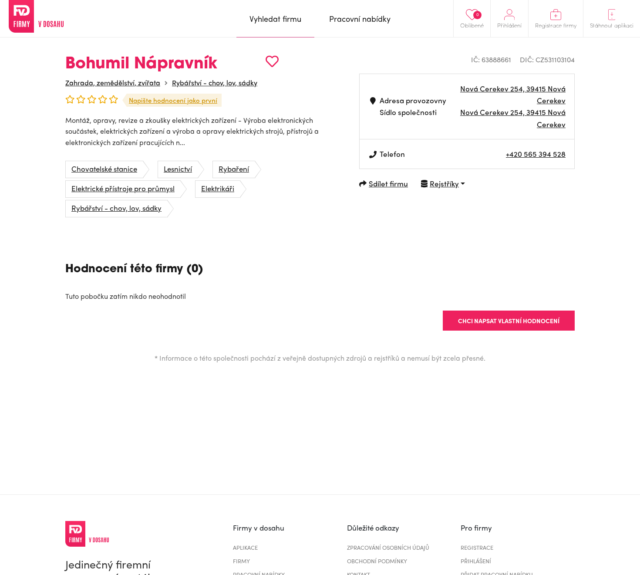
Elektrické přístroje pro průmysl (123, 188)
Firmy (241, 561)
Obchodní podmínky (377, 561)
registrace (477, 547)
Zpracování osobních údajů (388, 547)
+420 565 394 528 (536, 154)
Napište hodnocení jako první (173, 100)
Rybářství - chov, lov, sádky (214, 83)
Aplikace (245, 547)
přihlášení (476, 561)
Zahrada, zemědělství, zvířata (112, 83)
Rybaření (234, 168)
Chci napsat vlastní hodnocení (508, 320)
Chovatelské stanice (104, 168)
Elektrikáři (217, 188)
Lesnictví (178, 168)
